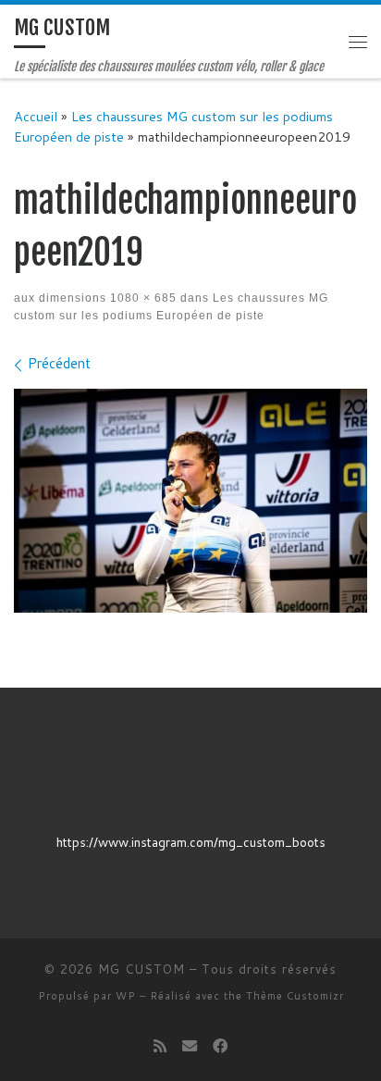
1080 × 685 (141, 298)
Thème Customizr (295, 995)
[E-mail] (189, 1045)
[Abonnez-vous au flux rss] (160, 1045)
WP (126, 995)
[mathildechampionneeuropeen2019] (190, 501)
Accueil (35, 116)
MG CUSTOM (141, 969)
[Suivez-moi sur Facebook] (220, 1045)
